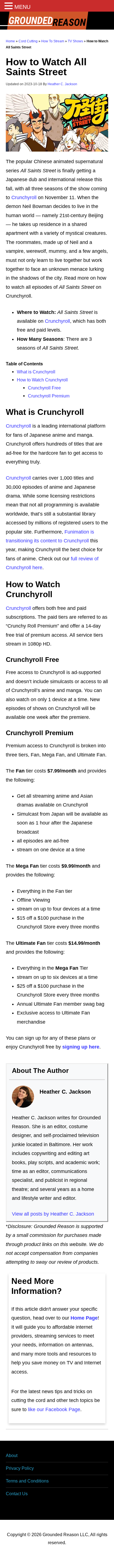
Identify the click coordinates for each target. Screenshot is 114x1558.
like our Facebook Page (54, 1409)
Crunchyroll (24, 197)
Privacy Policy (20, 1468)
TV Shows (75, 41)
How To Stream (52, 41)
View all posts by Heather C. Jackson (53, 1214)
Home (10, 41)
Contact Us (17, 1493)
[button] (9, 6)
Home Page (84, 1318)
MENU (22, 7)
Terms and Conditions (27, 1481)
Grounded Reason (57, 21)
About (11, 1455)
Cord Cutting (28, 41)
